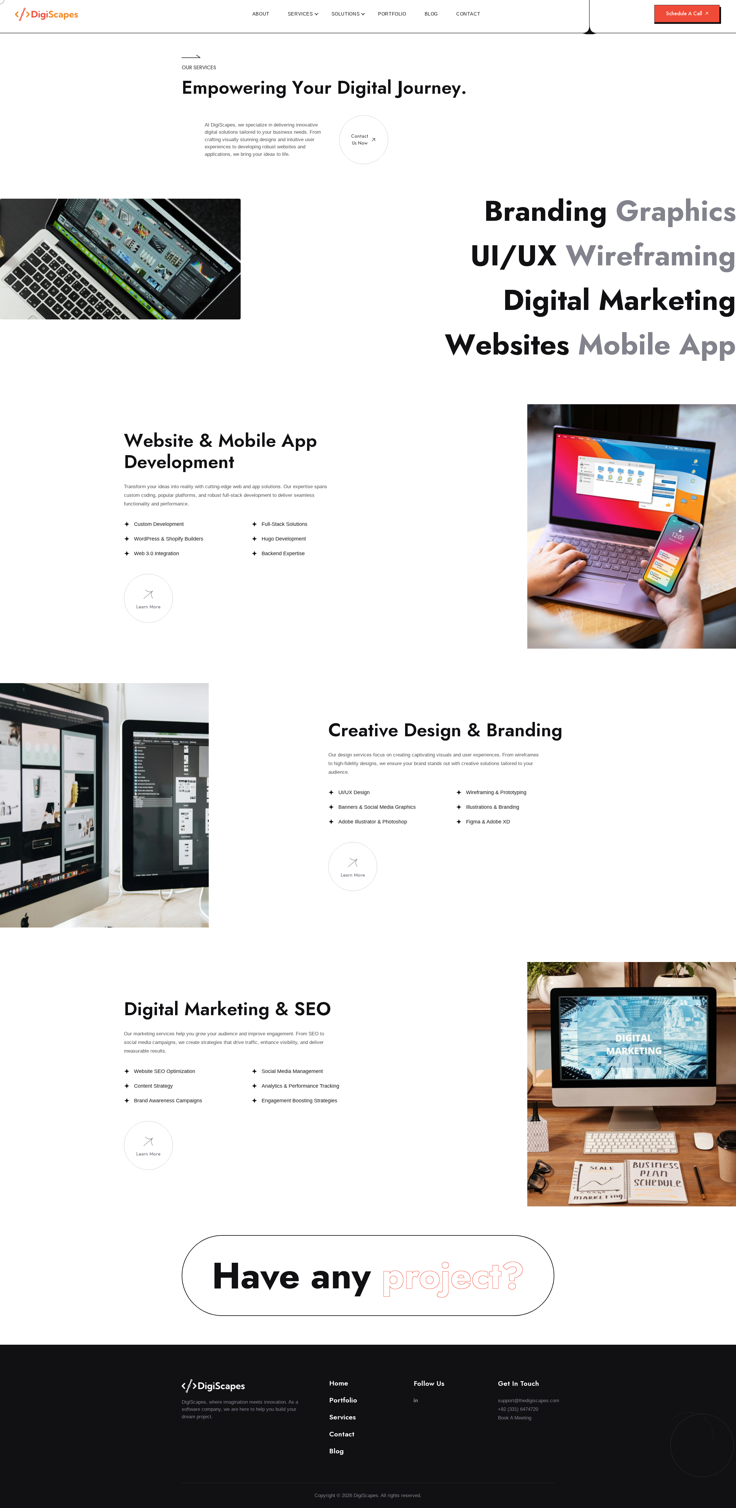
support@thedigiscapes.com (526, 1400)
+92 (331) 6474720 (518, 1409)
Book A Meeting (514, 1418)
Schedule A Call (684, 13)
